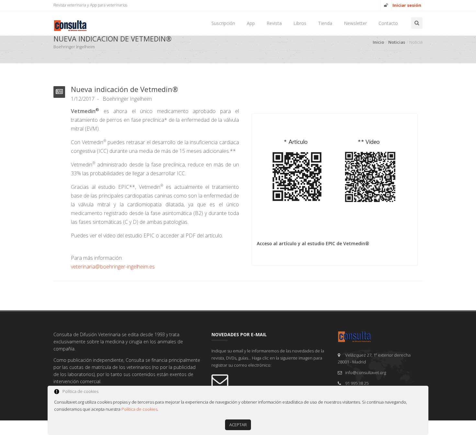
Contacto (388, 23)
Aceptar (238, 425)
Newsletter (355, 23)
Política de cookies (139, 409)
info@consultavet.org (365, 372)
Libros (299, 23)
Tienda (325, 23)
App (251, 23)
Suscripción (223, 23)
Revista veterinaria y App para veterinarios (90, 5)
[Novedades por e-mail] (269, 380)
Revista (274, 23)
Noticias (396, 42)
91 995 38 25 (356, 383)
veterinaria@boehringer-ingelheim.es (113, 266)
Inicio (378, 42)
